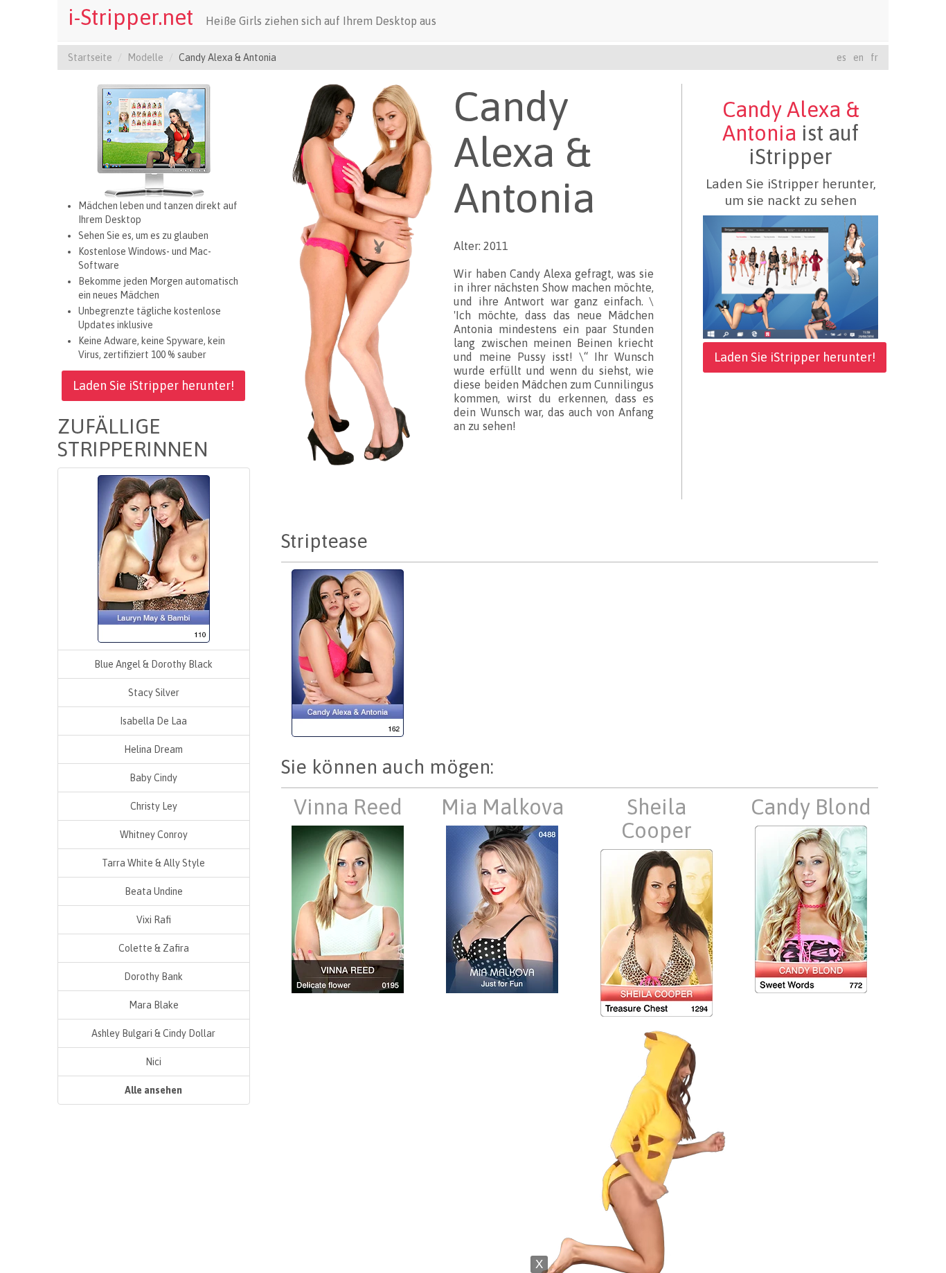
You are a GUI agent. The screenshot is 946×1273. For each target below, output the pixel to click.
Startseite (90, 57)
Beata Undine (154, 891)
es (841, 57)
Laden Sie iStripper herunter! (153, 385)
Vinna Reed (348, 806)
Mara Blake (154, 1005)
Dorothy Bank (153, 976)
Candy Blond (811, 806)
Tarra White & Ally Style (153, 863)
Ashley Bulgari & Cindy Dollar (153, 1033)
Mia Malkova (502, 806)
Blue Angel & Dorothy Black (153, 664)
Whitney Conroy (154, 834)
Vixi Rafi (153, 919)
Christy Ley (153, 806)
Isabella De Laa (153, 721)
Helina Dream (153, 749)
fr (874, 57)
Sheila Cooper (656, 818)
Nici (153, 1061)
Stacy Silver (153, 692)
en (858, 57)
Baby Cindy (153, 777)
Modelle (145, 57)
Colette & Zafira (153, 948)
